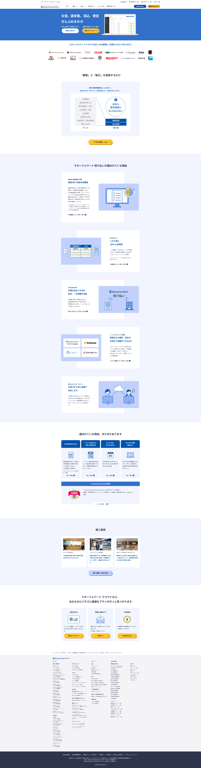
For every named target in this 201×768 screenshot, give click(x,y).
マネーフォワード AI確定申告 (59, 679)
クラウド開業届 (75, 680)
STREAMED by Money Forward (78, 712)
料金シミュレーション (96, 686)
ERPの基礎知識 (114, 671)
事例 (90, 6)
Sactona (80, 718)
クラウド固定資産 (57, 700)
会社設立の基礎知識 (115, 682)
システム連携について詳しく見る (119, 361)
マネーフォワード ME (134, 672)
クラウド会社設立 (76, 678)
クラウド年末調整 (56, 730)
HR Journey (132, 680)
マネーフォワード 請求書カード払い (79, 706)
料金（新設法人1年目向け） (97, 680)
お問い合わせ (140, 6)
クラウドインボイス (57, 697)
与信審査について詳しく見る (76, 215)
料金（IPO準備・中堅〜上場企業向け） (99, 684)
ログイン (156, 2)
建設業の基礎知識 (114, 692)
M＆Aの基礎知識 (114, 694)
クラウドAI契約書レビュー (77, 676)
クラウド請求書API (95, 701)
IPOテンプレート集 (115, 715)
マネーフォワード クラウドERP (78, 686)
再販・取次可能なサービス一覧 (78, 700)
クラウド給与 (55, 727)
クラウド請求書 (56, 682)
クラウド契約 (75, 674)
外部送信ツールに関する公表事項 (114, 754)
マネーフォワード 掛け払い (59, 652)
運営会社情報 (66, 754)
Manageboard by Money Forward (79, 715)
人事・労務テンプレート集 (116, 709)
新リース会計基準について (77, 695)
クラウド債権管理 (58, 688)
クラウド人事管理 (56, 718)
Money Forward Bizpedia (117, 666)
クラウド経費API (95, 703)
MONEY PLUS (134, 675)
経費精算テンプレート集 (116, 705)
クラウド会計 (55, 666)
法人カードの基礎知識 (115, 686)
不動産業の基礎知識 (115, 696)
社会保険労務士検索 (95, 673)
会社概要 (122, 2)
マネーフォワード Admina (77, 684)
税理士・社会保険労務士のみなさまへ (99, 696)
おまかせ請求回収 (76, 668)
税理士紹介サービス (95, 670)
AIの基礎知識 (113, 698)
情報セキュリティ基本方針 (90, 754)
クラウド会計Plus (57, 669)
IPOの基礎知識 (114, 684)
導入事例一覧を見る (100, 573)
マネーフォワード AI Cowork (78, 724)
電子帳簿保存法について (77, 691)
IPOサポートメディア (95, 691)
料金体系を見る (127, 636)
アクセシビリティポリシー (131, 754)
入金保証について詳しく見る (118, 264)
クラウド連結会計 (56, 706)
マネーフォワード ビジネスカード (79, 682)
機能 (74, 6)
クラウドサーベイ (57, 743)
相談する (100, 636)
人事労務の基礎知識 (115, 676)
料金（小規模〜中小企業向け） (98, 682)
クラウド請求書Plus (57, 685)
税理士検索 (93, 671)
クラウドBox (58, 709)
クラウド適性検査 (56, 746)
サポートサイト (94, 666)
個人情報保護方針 (76, 754)
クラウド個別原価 (57, 703)
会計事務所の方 (133, 2)
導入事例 (93, 668)
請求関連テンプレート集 (116, 703)
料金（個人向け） (95, 678)
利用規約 (101, 754)
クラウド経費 (56, 691)
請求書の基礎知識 (114, 678)
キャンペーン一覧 (134, 668)
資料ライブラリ (133, 666)
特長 (82, 6)
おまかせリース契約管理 (77, 670)
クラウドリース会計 (58, 672)
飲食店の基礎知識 (114, 690)
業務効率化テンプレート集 (116, 716)
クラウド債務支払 (56, 694)
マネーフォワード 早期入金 (78, 709)
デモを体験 (100, 142)
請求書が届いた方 (111, 6)
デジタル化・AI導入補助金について (79, 693)
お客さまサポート (145, 2)
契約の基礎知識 (114, 680)
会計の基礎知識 (114, 673)
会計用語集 (113, 669)
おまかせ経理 (75, 666)
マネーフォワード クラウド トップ (49, 2)
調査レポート (133, 670)
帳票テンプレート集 (115, 707)
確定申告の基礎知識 (115, 674)
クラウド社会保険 (57, 733)
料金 (67, 6)
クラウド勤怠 (58, 721)
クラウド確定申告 (59, 676)
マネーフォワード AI (78, 727)
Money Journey (133, 678)
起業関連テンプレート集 (116, 713)
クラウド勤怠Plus (59, 724)
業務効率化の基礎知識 (115, 688)
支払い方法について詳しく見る (77, 311)
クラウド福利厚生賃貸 (57, 739)
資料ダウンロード (154, 6)
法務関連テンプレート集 (116, 711)
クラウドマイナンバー (57, 737)
